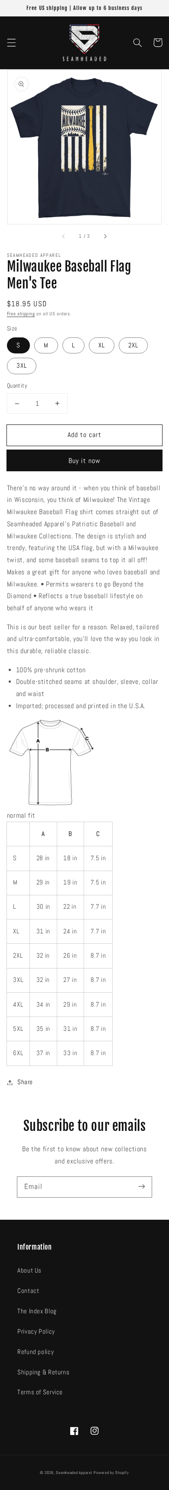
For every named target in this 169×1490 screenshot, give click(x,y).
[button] (11, 42)
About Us (29, 1270)
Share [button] (25, 1082)
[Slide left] (64, 236)
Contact (28, 1291)
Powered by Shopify (111, 1472)
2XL (133, 345)
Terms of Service (40, 1392)
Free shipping (21, 314)
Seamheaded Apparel (74, 1472)
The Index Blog (37, 1311)
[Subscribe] (142, 1187)
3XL (21, 365)
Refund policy (35, 1352)
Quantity (17, 385)
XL (101, 345)
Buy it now (84, 461)
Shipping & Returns (43, 1372)
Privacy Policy (36, 1331)
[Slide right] (104, 236)
